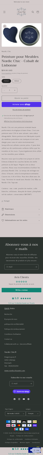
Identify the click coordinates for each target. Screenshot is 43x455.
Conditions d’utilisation (31, 439)
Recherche (8, 314)
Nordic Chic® (13, 433)
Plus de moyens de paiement (21, 109)
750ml (6, 81)
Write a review (21, 290)
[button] (4, 12)
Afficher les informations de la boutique (18, 121)
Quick (7, 308)
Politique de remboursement (14, 329)
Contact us (8, 339)
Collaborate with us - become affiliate (18, 344)
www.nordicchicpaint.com (14, 371)
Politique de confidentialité (15, 439)
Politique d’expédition (11, 442)
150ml (16, 81)
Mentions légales (25, 442)
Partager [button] (7, 201)
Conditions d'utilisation (12, 334)
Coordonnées (36, 442)
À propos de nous (10, 319)
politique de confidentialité (14, 324)
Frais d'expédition (6, 73)
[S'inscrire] (36, 266)
